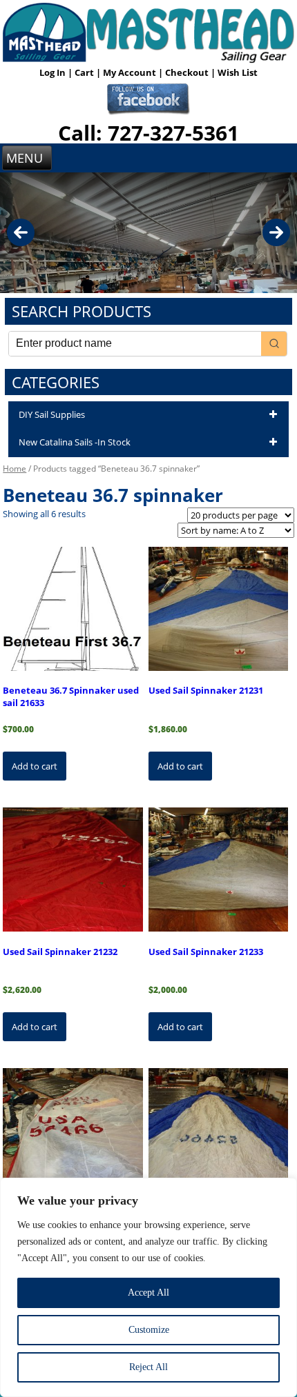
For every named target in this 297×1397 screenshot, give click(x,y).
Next (276, 232)
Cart (85, 72)
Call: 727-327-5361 (148, 133)
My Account (130, 72)
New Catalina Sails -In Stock (75, 442)
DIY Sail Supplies (52, 414)
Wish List (238, 72)
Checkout (188, 72)
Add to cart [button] (34, 766)
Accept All (148, 1292)
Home (14, 468)
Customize (148, 1330)
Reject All (148, 1367)
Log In (53, 72)
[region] (148, 1287)
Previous (21, 232)
